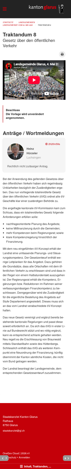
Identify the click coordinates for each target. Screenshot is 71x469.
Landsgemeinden (27, 22)
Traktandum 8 (44, 25)
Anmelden (24, 457)
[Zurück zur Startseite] (46, 9)
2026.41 (25, 453)
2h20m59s (54, 144)
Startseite (8, 22)
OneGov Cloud (11, 453)
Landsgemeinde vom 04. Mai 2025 (18, 25)
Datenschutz (9, 457)
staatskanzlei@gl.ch (14, 430)
